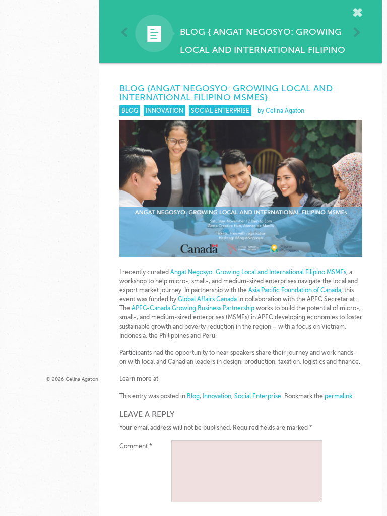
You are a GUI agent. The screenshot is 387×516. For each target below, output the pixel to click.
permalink (338, 396)
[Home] (359, 13)
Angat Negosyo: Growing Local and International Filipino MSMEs (262, 50)
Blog (192, 32)
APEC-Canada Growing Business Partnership (193, 308)
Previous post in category (125, 32)
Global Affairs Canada (207, 299)
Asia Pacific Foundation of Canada (294, 290)
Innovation (164, 110)
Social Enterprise (220, 110)
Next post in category (356, 32)
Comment (135, 446)
